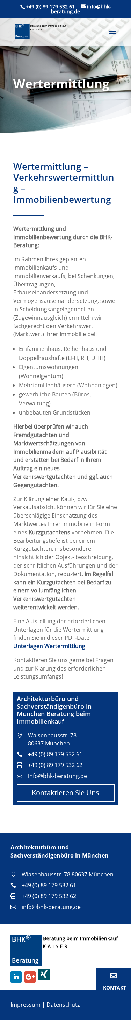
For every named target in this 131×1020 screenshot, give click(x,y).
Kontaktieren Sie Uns (65, 792)
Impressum (25, 1004)
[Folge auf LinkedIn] (16, 977)
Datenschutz (63, 1004)
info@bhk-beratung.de (57, 776)
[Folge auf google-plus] (30, 977)
